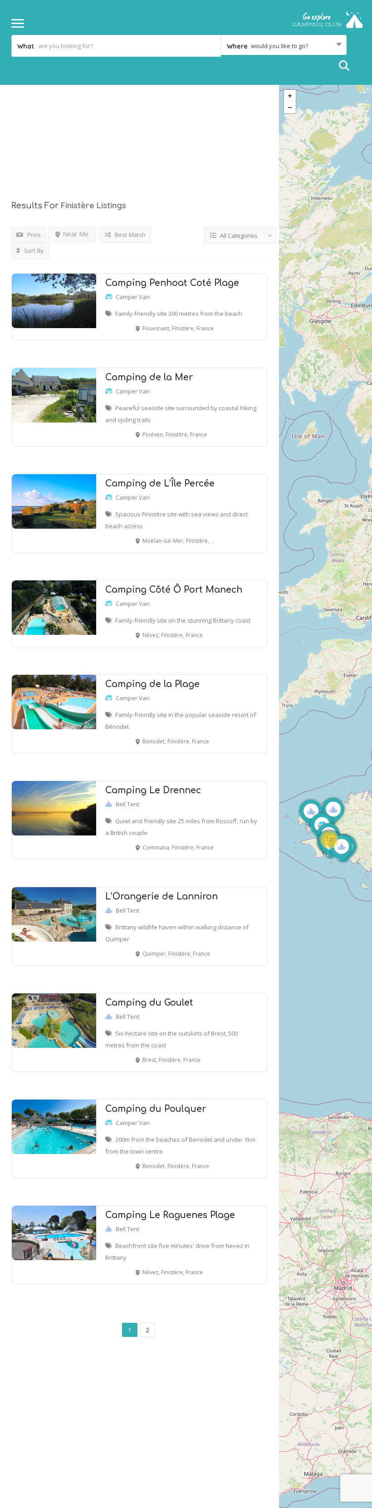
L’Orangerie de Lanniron (161, 896)
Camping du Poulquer (155, 1109)
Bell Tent (127, 804)
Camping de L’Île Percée (160, 483)
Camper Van (133, 297)
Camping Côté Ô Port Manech (173, 589)
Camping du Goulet (149, 1002)
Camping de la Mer (149, 377)
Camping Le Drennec (153, 790)
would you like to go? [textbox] (279, 46)
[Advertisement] (139, 132)
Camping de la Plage (152, 684)
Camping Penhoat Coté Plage (172, 283)
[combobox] (283, 45)
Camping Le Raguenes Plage (170, 1215)
